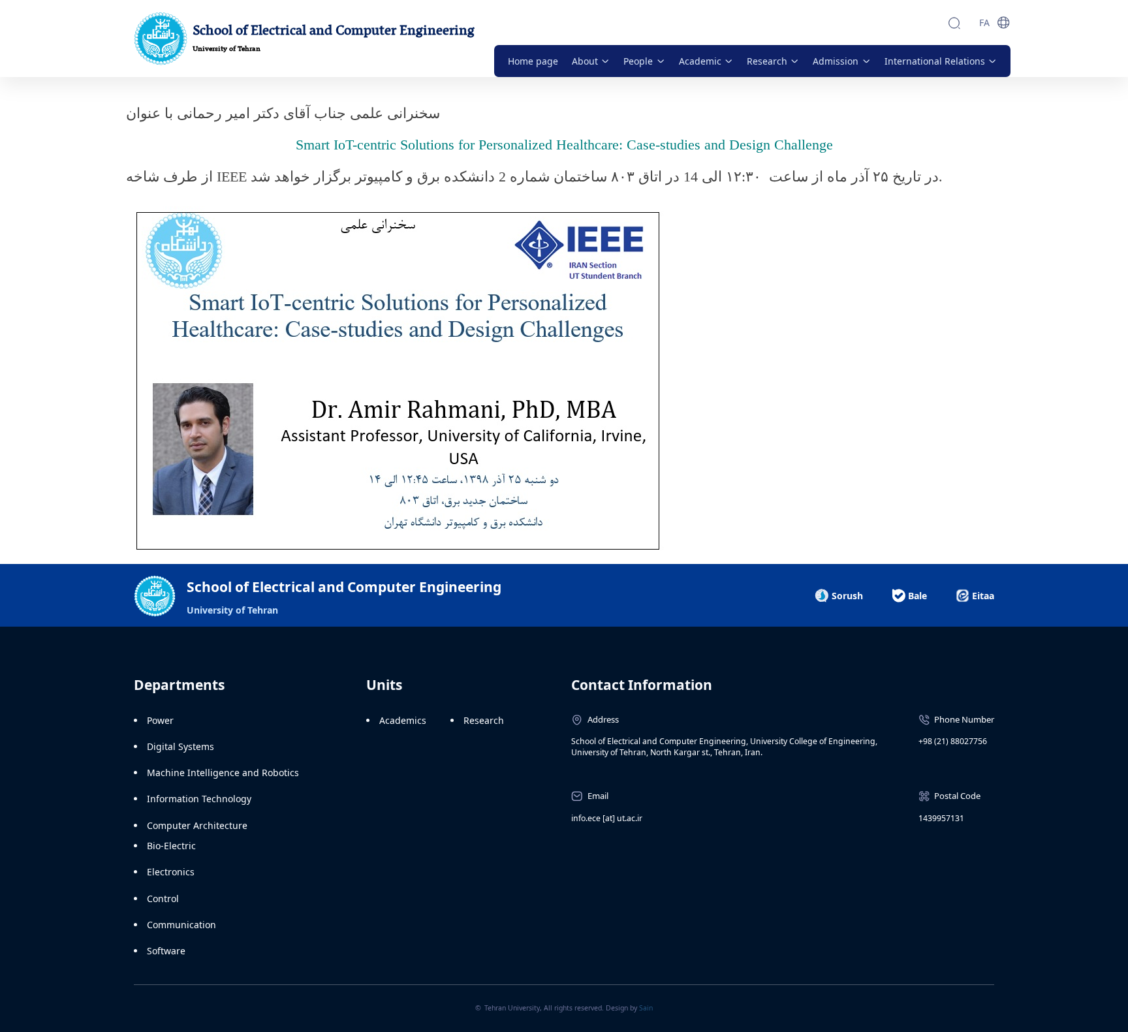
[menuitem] (533, 61)
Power (160, 720)
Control (163, 898)
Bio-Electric (171, 845)
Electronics (171, 872)
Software (166, 951)
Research (483, 720)
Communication (181, 924)
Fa (984, 22)
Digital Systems (180, 746)
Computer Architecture (197, 825)
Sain (646, 1007)
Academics (402, 720)
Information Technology (199, 798)
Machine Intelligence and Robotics (223, 772)
